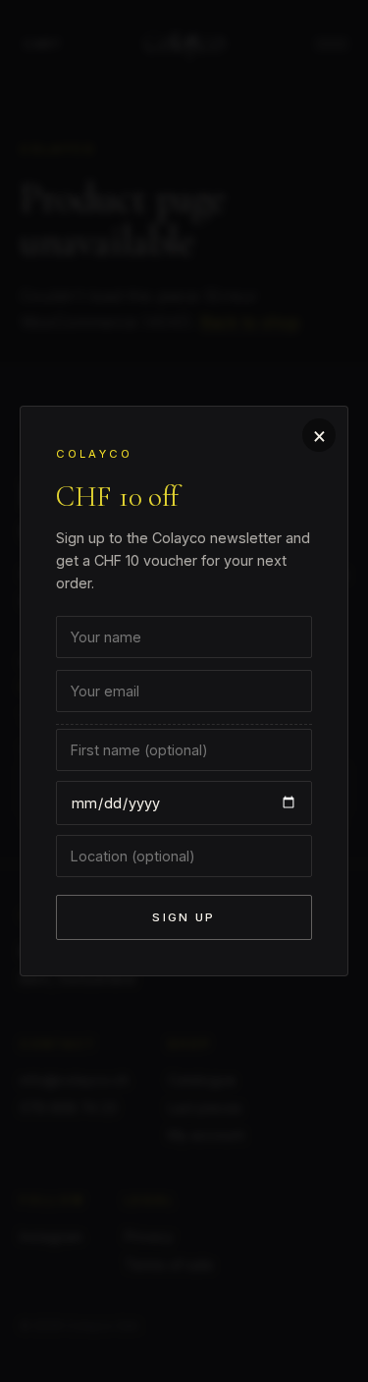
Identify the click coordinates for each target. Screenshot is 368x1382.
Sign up (183, 917)
